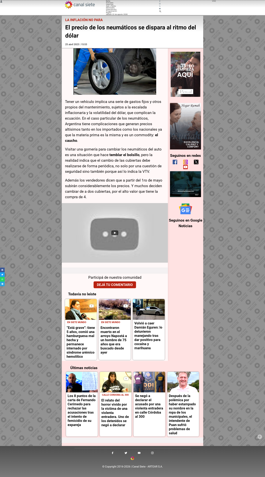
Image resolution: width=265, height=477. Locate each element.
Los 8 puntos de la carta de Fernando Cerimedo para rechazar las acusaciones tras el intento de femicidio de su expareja (82, 410)
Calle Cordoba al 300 (115, 395)
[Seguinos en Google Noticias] (185, 208)
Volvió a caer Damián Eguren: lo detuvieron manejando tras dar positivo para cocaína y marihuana (148, 335)
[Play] (114, 232)
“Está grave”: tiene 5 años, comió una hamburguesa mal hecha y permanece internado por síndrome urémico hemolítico (81, 342)
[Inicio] (80, 4)
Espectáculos (111, 9)
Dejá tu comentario (115, 285)
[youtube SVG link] (160, 9)
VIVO (214, 1)
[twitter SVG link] (160, 6)
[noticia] (81, 309)
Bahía (108, 1)
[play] (91, 305)
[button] (2, 270)
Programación (111, 11)
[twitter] (196, 162)
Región (108, 13)
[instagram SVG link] (160, 4)
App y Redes (111, 6)
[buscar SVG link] (160, 11)
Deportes (109, 4)
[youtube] (185, 166)
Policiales (109, 3)
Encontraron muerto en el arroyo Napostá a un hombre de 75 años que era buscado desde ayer (114, 340)
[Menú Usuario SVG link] (1, 1)
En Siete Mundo (76, 322)
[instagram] (185, 162)
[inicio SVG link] (132, 458)
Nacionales (110, 8)
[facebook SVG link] (160, 1)
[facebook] (174, 162)
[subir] (259, 436)
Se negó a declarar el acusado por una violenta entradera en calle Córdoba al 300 (149, 406)
